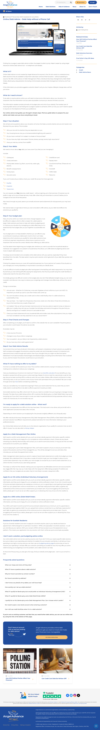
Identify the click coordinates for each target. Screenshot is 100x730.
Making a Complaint (25, 725)
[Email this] (78, 20)
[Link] (10, 4)
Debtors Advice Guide (34, 703)
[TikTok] (78, 695)
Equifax (9, 183)
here (16, 381)
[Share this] (82, 20)
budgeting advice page (46, 543)
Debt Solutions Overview (84, 53)
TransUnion (10, 189)
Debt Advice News (85, 72)
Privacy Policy (14, 725)
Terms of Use (6, 725)
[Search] (71, 2)
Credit (81, 70)
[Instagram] (74, 695)
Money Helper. (29, 428)
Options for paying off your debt (69, 702)
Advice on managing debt (80, 703)
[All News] (4, 11)
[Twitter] (71, 695)
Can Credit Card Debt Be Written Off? (54, 678)
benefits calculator (49, 373)
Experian (9, 186)
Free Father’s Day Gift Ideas (85, 58)
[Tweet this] (86, 20)
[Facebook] (67, 695)
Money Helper (53, 702)
